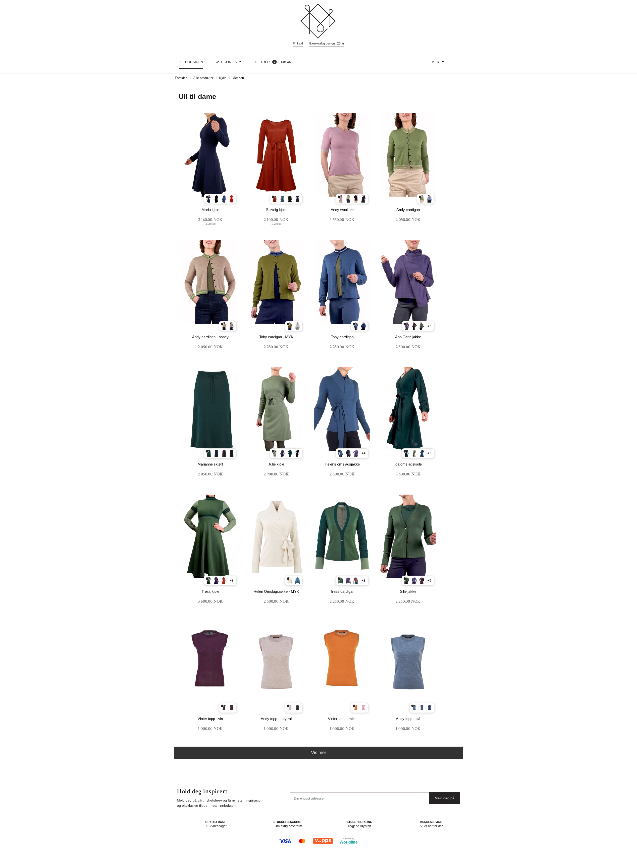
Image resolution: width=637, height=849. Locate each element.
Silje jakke (408, 591)
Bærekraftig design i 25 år (326, 43)
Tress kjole (210, 591)
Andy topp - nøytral (276, 719)
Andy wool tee (342, 210)
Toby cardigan (342, 337)
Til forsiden (191, 62)
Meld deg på (444, 798)
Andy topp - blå (408, 719)
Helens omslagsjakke (342, 464)
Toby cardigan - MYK (276, 337)
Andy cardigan (408, 210)
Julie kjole (276, 464)
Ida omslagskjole (408, 464)
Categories (225, 62)
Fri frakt (298, 43)
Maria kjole (210, 210)
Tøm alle (286, 61)
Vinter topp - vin (210, 719)
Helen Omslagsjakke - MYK (276, 591)
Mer (435, 62)
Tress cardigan (342, 591)
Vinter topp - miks (342, 719)
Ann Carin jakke (408, 337)
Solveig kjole (276, 210)
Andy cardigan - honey (210, 337)
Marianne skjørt (210, 464)
